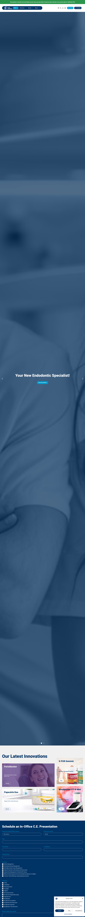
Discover (7, 783)
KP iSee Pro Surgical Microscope (11, 894)
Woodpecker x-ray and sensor (11, 906)
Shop (61, 780)
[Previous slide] (2, 379)
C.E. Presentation (78, 7)
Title (3, 839)
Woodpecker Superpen (9, 904)
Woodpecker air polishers (10, 900)
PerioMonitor (7, 898)
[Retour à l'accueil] (8, 8)
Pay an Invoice (70, 7)
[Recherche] (60, 8)
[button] (82, 898)
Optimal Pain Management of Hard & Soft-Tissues (15, 872)
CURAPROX (6, 884)
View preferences (78, 910)
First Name (5, 846)
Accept (59, 910)
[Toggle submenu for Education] (26, 8)
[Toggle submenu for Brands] (33, 8)
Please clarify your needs (9, 911)
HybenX (6, 890)
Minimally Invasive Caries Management (13, 868)
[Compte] (63, 8)
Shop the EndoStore (42, 382)
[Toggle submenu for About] (39, 8)
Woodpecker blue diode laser (10, 902)
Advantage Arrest (8, 886)
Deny (69, 910)
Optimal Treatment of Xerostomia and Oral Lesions (15, 870)
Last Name (47, 846)
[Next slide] (83, 379)
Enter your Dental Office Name (10, 831)
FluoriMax (6, 888)
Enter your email (48, 831)
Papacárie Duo (7, 896)
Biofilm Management (9, 864)
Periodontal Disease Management (12, 866)
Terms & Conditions (68, 914)
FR (58, 8)
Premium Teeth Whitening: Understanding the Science (16, 876)
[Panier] (65, 8)
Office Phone (6, 854)
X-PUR (5, 882)
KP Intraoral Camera (8, 892)
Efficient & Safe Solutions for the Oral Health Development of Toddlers (20, 874)
